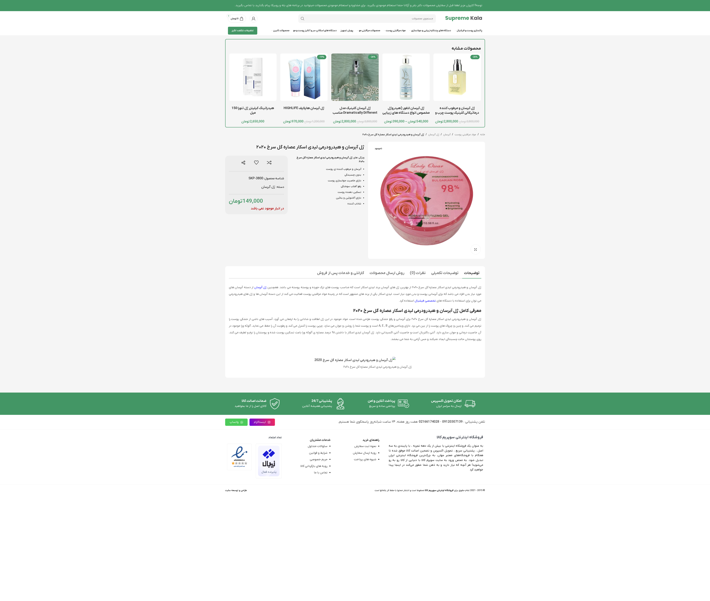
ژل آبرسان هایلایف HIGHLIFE (304, 108)
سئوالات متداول (317, 446)
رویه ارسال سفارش (364, 453)
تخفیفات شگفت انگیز (243, 30)
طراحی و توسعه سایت (236, 490)
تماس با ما (320, 472)
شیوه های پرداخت (365, 459)
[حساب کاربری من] (253, 18)
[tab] (471, 273)
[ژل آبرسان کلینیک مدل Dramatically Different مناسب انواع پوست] (355, 77)
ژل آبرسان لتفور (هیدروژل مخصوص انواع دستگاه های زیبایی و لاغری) (406, 113)
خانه (482, 134)
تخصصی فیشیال (425, 301)
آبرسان (447, 134)
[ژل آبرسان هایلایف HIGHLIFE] (304, 77)
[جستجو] (302, 18)
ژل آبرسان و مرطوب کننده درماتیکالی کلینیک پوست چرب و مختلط (457, 113)
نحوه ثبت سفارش (365, 446)
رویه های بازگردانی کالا (313, 466)
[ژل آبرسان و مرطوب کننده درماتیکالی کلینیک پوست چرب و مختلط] (457, 77)
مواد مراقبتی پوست (465, 134)
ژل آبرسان (433, 134)
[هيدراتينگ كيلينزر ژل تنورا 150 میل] (253, 77)
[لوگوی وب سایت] (463, 18)
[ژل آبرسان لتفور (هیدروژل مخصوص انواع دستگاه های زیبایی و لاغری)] (406, 77)
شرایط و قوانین (318, 453)
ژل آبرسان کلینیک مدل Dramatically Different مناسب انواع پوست (355, 113)
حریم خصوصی (318, 459)
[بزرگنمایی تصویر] (475, 249)
